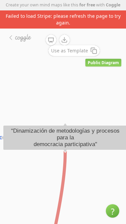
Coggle (113, 5)
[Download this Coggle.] (64, 40)
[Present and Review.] (51, 40)
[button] (112, 211)
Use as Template (69, 50)
